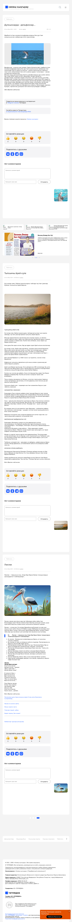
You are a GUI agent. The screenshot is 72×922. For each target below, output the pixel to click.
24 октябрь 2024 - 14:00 (10, 277)
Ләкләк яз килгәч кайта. (11, 703)
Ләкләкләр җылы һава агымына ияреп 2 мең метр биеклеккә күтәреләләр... (23, 697)
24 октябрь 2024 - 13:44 (10, 568)
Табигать (9, 19)
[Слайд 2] (34, 257)
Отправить (44, 182)
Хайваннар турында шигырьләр (14, 721)
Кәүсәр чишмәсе (48, 839)
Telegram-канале (13, 103)
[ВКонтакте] (8, 154)
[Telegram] (17, 154)
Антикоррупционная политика (14, 914)
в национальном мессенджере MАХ (18, 111)
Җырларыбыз (21, 839)
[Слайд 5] (39, 257)
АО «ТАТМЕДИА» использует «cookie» (16, 915)
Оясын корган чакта (10, 707)
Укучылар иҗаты (34, 839)
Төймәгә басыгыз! (54, 917)
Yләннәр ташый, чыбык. (11, 710)
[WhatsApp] (21, 154)
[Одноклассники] (12, 154)
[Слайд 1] (32, 257)
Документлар (9, 839)
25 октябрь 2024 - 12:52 (10, 29)
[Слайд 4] (37, 257)
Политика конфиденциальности (15, 918)
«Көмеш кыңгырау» (32, 119)
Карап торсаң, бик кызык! (12, 713)
